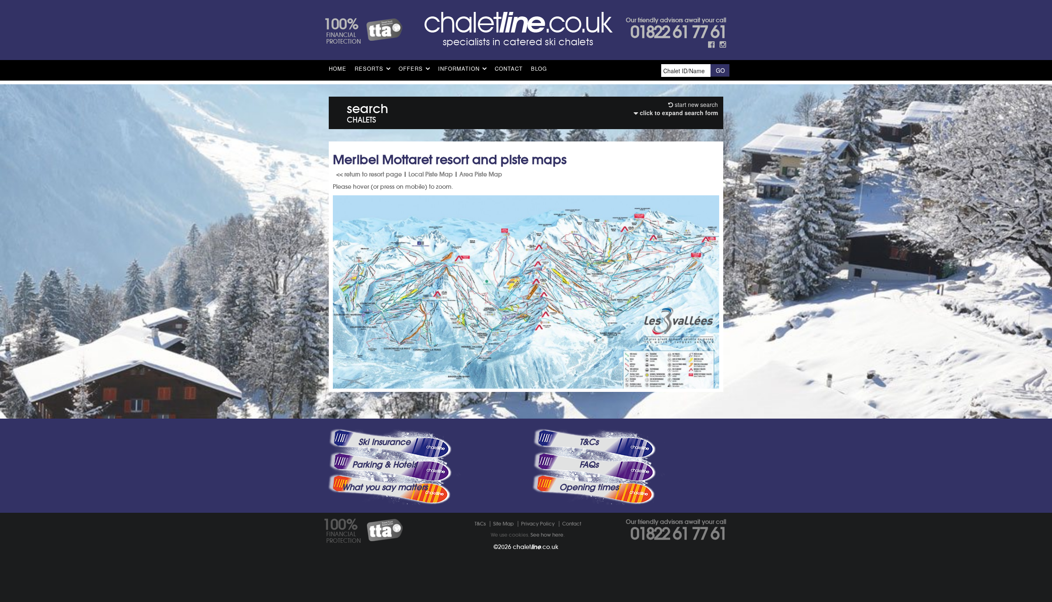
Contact (509, 68)
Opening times (588, 487)
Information (459, 68)
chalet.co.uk (535, 547)
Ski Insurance (384, 442)
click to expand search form (678, 113)
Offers (411, 68)
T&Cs (588, 442)
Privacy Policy (538, 524)
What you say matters (384, 487)
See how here (547, 535)
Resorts (369, 68)
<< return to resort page (369, 174)
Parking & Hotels (384, 464)
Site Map (503, 524)
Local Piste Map (430, 174)
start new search (695, 104)
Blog (539, 68)
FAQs (588, 464)
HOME (337, 68)
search (367, 111)
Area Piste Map (480, 174)
